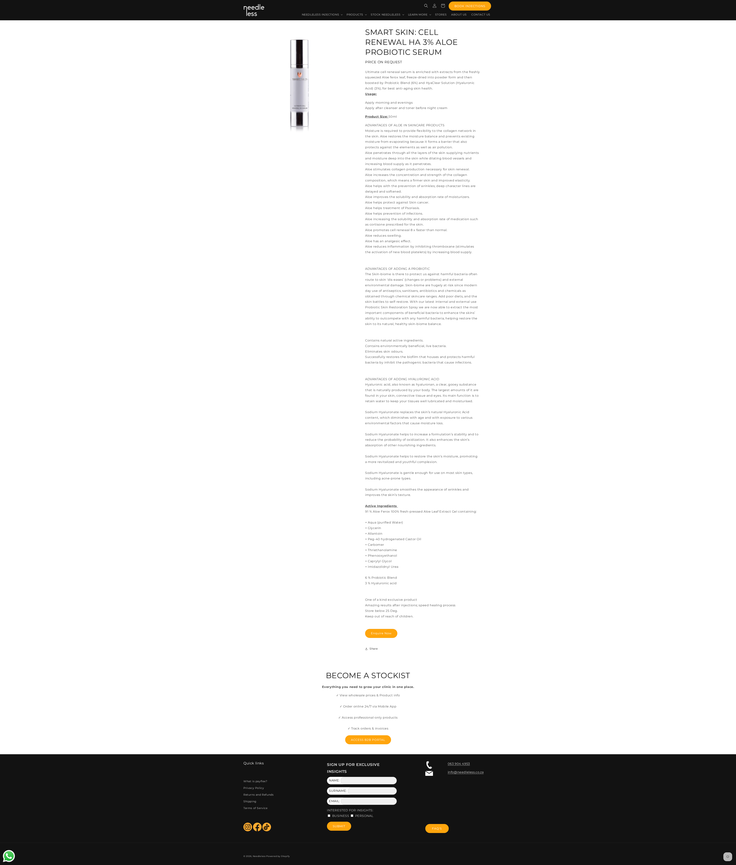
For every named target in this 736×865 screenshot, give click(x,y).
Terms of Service (255, 808)
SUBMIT (339, 826)
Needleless (259, 856)
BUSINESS (340, 816)
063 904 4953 (459, 764)
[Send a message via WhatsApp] (9, 856)
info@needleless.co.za (466, 772)
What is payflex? (255, 781)
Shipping (249, 801)
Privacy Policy (253, 788)
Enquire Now (381, 633)
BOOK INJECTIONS (469, 6)
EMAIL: (334, 801)
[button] (322, 15)
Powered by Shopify (278, 856)
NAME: (334, 780)
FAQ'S (437, 828)
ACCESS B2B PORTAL (368, 740)
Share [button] (374, 648)
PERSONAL (364, 816)
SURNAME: (338, 791)
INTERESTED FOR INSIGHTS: (350, 810)
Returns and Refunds (258, 794)
